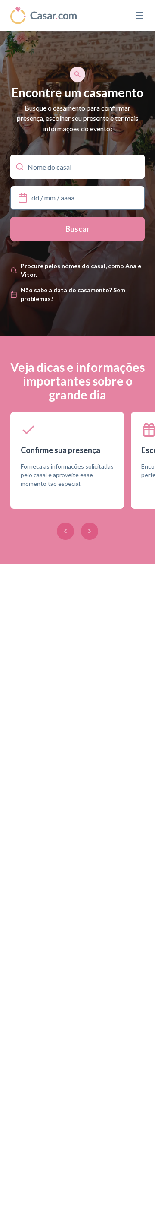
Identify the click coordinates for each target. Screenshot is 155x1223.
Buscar (77, 229)
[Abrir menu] (139, 15)
